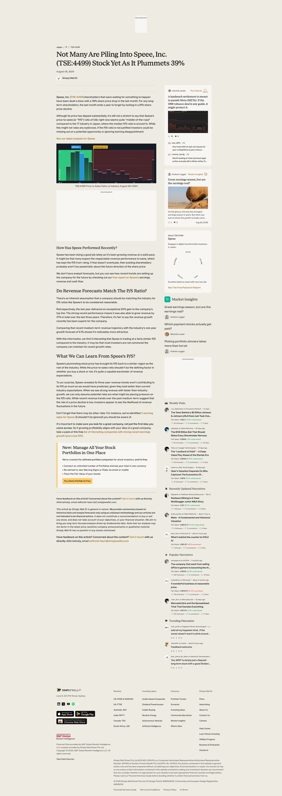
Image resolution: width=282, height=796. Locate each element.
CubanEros (175, 580)
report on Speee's (126, 277)
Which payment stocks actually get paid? (187, 326)
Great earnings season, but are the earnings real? (187, 309)
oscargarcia (175, 560)
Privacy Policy (169, 790)
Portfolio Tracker (178, 699)
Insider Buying (148, 710)
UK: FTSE (118, 704)
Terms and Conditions (150, 790)
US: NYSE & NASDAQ (123, 699)
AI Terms (184, 790)
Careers (203, 721)
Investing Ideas (178, 710)
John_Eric (175, 600)
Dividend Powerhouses (152, 704)
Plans (201, 699)
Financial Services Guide (125, 790)
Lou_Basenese (177, 409)
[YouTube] (68, 704)
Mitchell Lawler (177, 334)
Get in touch (137, 537)
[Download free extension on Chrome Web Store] (71, 721)
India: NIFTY (119, 715)
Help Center (204, 728)
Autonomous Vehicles (152, 721)
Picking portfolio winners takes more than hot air (185, 343)
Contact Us (204, 715)
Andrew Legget (177, 317)
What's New (176, 726)
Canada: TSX (120, 721)
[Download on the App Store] (65, 714)
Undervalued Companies (153, 699)
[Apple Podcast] (78, 704)
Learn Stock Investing (209, 734)
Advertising (204, 704)
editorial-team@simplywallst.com (109, 541)
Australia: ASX (120, 710)
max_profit (175, 627)
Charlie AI (203, 750)
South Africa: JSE (122, 726)
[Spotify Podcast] (73, 704)
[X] (63, 704)
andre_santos (176, 514)
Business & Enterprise (209, 745)
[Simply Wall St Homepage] (68, 689)
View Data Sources (65, 759)
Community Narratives (181, 715)
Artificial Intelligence (151, 726)
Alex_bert (175, 533)
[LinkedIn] (58, 704)
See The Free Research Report (184, 287)
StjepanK (174, 494)
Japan (59, 47)
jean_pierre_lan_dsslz (179, 657)
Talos (173, 448)
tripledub (174, 428)
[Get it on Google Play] (85, 714)
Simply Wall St (69, 78)
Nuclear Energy (149, 715)
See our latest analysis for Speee (75, 138)
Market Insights (178, 721)
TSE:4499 (77, 97)
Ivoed (173, 467)
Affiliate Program (207, 739)
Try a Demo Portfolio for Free (77, 481)
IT (66, 47)
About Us (203, 710)
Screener (175, 704)
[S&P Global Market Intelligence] (65, 737)
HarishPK (174, 643)
